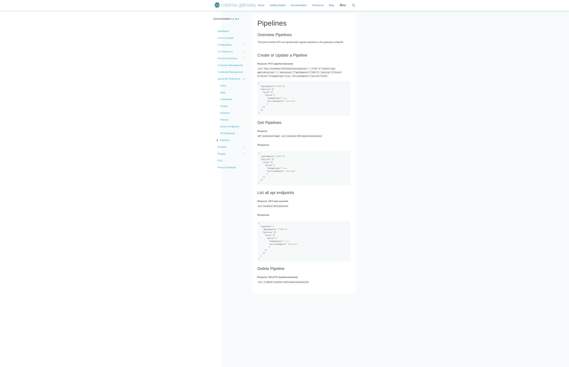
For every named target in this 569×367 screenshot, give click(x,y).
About (261, 5)
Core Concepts (225, 38)
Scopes (224, 106)
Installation (223, 31)
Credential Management (230, 72)
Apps (222, 92)
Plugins (222, 154)
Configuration (225, 45)
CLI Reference (225, 51)
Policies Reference (228, 58)
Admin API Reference (229, 79)
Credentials (226, 99)
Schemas (225, 113)
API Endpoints (227, 133)
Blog (331, 5)
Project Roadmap (227, 167)
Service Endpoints (229, 126)
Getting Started (277, 5)
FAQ (220, 160)
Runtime (222, 147)
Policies (224, 119)
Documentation (299, 5)
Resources (318, 5)
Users (223, 85)
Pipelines (225, 140)
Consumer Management (230, 65)
